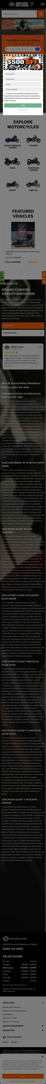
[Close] (40, 57)
